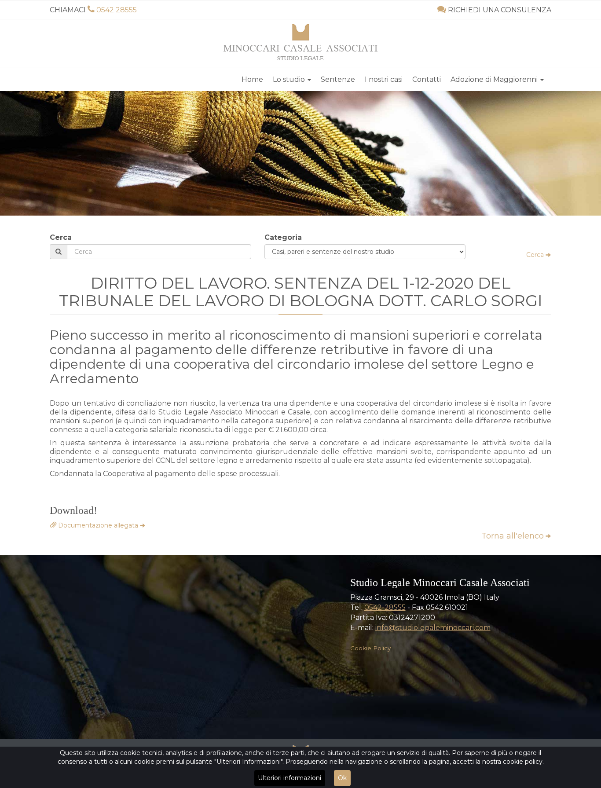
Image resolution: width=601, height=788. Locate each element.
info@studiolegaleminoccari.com (433, 627)
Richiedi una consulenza (499, 10)
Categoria (283, 237)
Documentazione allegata (97, 525)
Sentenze (338, 79)
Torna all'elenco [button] (512, 536)
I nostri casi (384, 79)
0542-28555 (385, 607)
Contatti (426, 79)
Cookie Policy (370, 648)
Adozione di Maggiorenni (495, 79)
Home (252, 79)
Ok (342, 778)
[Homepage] (300, 42)
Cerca (61, 237)
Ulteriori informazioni (289, 778)
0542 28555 (116, 10)
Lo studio (290, 79)
